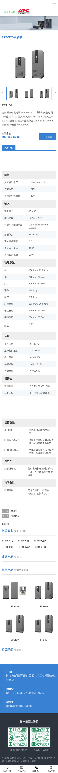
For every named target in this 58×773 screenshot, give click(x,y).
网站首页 (7, 770)
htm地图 (32, 761)
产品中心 (22, 770)
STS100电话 (24, 547)
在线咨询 (47, 136)
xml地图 (23, 761)
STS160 (14, 516)
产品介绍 (8, 147)
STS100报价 (24, 540)
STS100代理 (40, 547)
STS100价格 (8, 547)
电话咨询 (51, 770)
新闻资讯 (36, 770)
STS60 (13, 511)
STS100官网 (40, 540)
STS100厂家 (8, 540)
